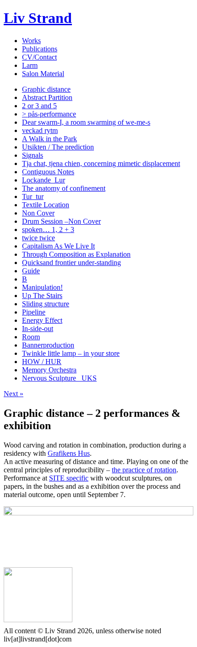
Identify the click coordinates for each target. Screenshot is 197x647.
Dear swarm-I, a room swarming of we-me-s (86, 122)
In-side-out (37, 328)
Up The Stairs (42, 295)
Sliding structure (45, 304)
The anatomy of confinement (63, 188)
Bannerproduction (48, 345)
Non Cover (38, 213)
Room (31, 337)
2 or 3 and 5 (39, 106)
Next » (13, 394)
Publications (39, 49)
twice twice (38, 238)
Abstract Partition (47, 97)
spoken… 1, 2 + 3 (48, 229)
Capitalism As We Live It (58, 246)
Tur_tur (33, 196)
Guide (31, 271)
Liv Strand (38, 18)
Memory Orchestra (49, 370)
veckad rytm (40, 130)
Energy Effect (42, 320)
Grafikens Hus (69, 453)
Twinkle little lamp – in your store (71, 353)
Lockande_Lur (43, 180)
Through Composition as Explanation (76, 254)
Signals (32, 155)
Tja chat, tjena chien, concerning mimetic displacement (101, 163)
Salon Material (43, 73)
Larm (30, 65)
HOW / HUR (41, 361)
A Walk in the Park (49, 139)
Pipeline (33, 312)
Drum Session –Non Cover (61, 221)
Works (31, 40)
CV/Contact (39, 57)
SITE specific (68, 478)
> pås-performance (49, 114)
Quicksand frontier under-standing (71, 262)
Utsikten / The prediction (58, 147)
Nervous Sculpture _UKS (59, 378)
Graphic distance (46, 89)
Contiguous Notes (48, 172)
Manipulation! (42, 287)
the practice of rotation (144, 470)
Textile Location (45, 205)
